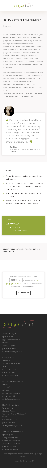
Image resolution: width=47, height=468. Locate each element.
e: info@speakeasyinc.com (12, 352)
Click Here (16, 280)
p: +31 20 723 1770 (9, 446)
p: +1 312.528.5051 (8, 372)
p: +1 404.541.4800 (9, 349)
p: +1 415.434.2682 (9, 396)
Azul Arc (32, 461)
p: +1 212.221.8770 (8, 423)
